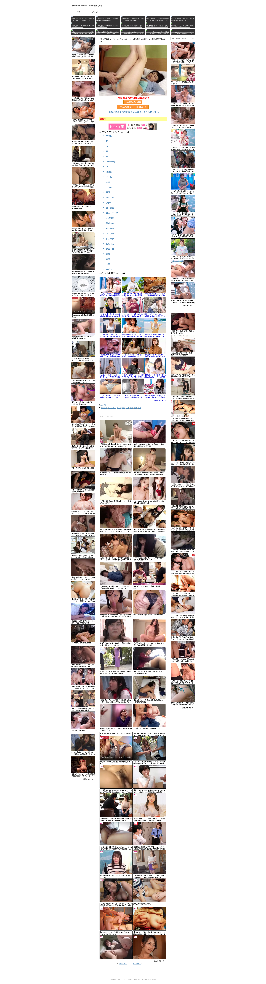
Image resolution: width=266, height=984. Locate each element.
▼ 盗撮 (106, 254)
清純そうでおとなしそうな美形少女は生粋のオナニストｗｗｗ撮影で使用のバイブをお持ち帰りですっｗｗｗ (157, 19)
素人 (135, 408)
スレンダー (112, 408)
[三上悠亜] (97, 16)
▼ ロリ (106, 259)
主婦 (123, 408)
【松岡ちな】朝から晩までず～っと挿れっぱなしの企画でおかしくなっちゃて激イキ (132, 26)
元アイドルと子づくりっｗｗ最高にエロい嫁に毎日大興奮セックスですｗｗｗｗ (82, 19)
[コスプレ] (122, 30)
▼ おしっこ (108, 244)
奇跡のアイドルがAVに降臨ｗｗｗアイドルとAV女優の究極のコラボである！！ (107, 19)
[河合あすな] (171, 23)
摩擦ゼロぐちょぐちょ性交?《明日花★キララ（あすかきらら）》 (82, 26)
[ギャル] (171, 30)
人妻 (127, 408)
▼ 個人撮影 (108, 239)
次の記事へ (137, 964)
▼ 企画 (106, 182)
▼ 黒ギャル (108, 223)
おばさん (104, 408)
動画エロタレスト (89, 779)
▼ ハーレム (108, 228)
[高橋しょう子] (72, 16)
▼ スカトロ (108, 249)
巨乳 (131, 408)
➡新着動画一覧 (142, 107)
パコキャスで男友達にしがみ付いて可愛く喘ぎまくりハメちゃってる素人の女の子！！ (157, 32)
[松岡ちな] (122, 23)
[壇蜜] (97, 23)
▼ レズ (106, 156)
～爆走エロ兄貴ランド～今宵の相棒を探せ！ (87, 6)
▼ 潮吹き (107, 172)
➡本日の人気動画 (126, 107)
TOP (79, 12)
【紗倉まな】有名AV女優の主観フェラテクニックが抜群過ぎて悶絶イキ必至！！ (132, 19)
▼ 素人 (106, 151)
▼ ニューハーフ (110, 213)
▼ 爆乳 (106, 192)
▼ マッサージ (109, 162)
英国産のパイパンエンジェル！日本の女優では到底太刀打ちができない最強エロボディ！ (82, 32)
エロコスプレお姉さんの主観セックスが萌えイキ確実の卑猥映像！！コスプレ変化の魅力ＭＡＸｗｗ (132, 32)
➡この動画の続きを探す (132, 102)
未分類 (103, 405)
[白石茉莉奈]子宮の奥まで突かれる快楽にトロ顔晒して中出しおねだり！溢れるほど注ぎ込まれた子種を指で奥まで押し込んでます (157, 26)
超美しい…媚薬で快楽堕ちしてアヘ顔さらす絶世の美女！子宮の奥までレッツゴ (182, 19)
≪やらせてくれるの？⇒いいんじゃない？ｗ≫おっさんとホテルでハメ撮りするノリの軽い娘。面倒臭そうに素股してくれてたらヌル (182, 32)
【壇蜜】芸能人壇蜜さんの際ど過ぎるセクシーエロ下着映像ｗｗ (107, 26)
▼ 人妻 (106, 264)
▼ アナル (107, 203)
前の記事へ (123, 964)
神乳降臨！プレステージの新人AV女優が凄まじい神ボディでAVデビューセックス (182, 26)
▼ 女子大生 (108, 208)
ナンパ (119, 408)
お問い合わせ (96, 12)
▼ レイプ (107, 269)
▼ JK (105, 146)
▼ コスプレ (108, 233)
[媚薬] (97, 30)
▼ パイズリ (108, 197)
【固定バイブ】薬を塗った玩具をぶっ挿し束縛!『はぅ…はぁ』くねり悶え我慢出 (107, 32)
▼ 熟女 (106, 141)
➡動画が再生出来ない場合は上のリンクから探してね (133, 112)
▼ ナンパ (107, 187)
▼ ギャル (107, 177)
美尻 (139, 408)
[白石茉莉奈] (146, 23)
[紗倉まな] (122, 16)
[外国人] (72, 30)
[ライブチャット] (146, 30)
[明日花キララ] (72, 23)
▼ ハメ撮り (108, 218)
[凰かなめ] (146, 16)
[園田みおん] (171, 16)
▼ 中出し (107, 136)
